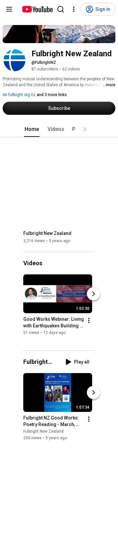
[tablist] (59, 129)
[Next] (93, 294)
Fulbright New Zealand (47, 233)
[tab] (32, 129)
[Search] (61, 9)
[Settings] (74, 9)
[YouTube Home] (37, 9)
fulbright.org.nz (21, 94)
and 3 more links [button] (52, 94)
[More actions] (88, 320)
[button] (85, 129)
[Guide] (9, 9)
